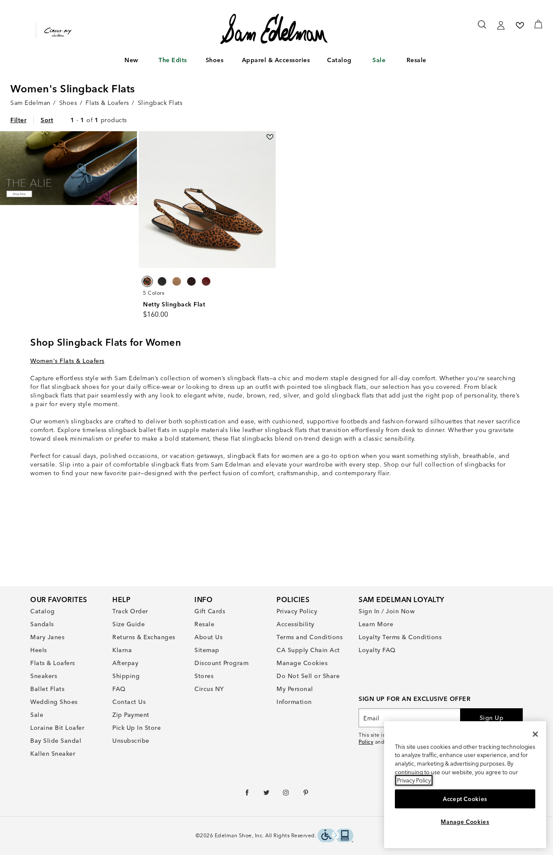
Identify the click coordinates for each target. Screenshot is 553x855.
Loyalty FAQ (377, 650)
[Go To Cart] (538, 24)
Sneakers (43, 676)
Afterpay (125, 663)
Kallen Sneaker (52, 753)
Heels (38, 650)
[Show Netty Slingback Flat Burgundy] (206, 281)
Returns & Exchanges (143, 637)
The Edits (173, 60)
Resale (416, 60)
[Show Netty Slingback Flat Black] (162, 281)
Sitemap (206, 650)
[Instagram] (286, 794)
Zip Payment (130, 715)
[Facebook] (247, 794)
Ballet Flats (47, 689)
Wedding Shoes (54, 702)
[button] (142, 60)
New (131, 60)
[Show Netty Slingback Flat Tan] (176, 281)
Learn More (376, 624)
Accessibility (295, 624)
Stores (203, 676)
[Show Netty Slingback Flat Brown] (147, 281)
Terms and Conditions (309, 637)
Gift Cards (209, 611)
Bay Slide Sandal (55, 741)
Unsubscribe (130, 741)
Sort (47, 120)
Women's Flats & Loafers (67, 361)
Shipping (126, 676)
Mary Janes (47, 637)
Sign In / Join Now (387, 611)
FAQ (119, 689)
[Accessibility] (335, 837)
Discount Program (221, 663)
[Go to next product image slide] (270, 199)
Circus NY (209, 689)
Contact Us (129, 702)
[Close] (535, 734)
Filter (18, 120)
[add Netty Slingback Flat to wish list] (270, 137)
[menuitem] (131, 62)
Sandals (42, 624)
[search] (482, 28)
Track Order (130, 611)
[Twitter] (267, 794)
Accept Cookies (465, 798)
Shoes (215, 60)
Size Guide (128, 624)
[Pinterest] (306, 794)
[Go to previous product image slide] (144, 199)
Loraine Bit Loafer (57, 728)
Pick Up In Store (136, 728)
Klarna (122, 650)
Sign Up (492, 718)
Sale (378, 60)
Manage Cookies (301, 663)
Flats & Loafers (52, 663)
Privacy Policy (296, 611)
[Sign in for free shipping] (501, 25)
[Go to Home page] (274, 29)
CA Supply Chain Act (308, 650)
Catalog (339, 60)
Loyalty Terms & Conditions (400, 637)
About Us (208, 637)
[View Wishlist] (520, 25)
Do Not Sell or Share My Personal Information (308, 689)
